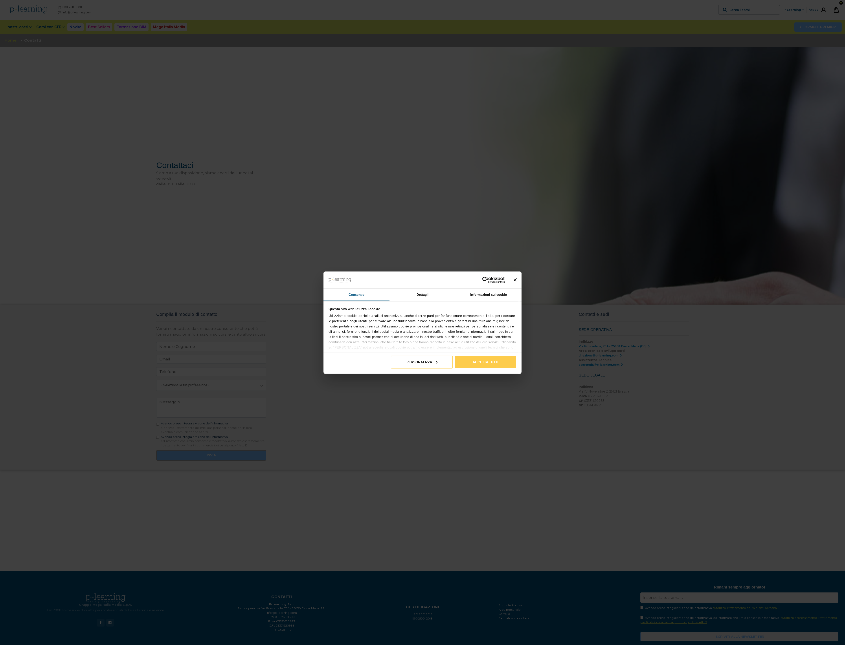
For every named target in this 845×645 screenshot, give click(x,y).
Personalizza (419, 362)
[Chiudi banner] (515, 279)
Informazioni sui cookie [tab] (488, 294)
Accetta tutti (485, 362)
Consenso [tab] (356, 294)
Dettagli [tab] (423, 294)
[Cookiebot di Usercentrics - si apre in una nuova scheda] (485, 280)
